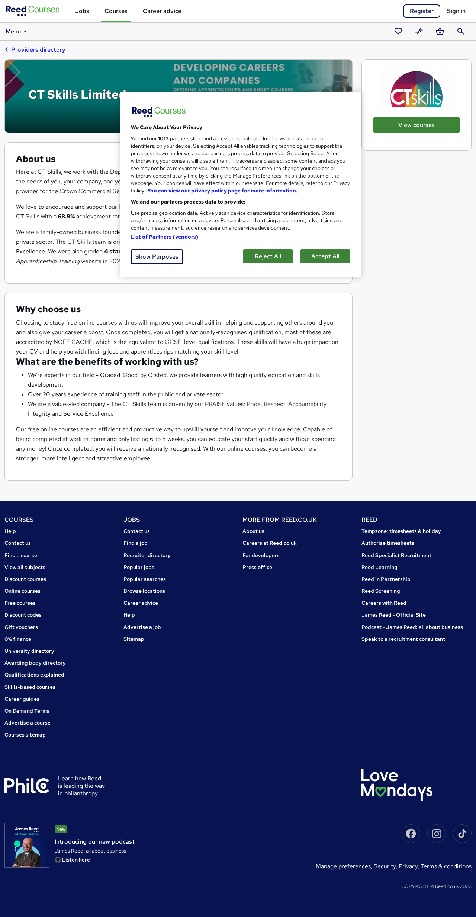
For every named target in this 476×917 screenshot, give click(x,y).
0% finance (17, 639)
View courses (416, 125)
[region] (240, 184)
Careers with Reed (383, 603)
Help (10, 531)
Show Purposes (156, 257)
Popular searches (144, 579)
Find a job (135, 543)
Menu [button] (13, 31)
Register (422, 11)
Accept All (325, 256)
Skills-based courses (29, 687)
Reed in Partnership (386, 579)
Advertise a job (142, 627)
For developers (261, 555)
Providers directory (38, 50)
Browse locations (144, 591)
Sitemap (133, 639)
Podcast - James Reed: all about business (412, 627)
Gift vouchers (21, 627)
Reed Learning (379, 567)
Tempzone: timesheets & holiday (401, 531)
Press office (257, 567)
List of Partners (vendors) (165, 236)
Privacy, (410, 866)
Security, (386, 866)
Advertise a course (27, 722)
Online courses (22, 591)
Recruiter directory (147, 555)
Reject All (268, 256)
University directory (29, 651)
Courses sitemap (25, 734)
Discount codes (23, 614)
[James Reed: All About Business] (26, 845)
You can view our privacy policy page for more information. (222, 190)
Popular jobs (138, 567)
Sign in (456, 11)
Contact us (17, 543)
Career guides (21, 699)
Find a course (20, 555)
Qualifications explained (34, 674)
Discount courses (25, 579)
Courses (116, 11)
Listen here (76, 859)
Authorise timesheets (387, 543)
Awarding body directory (35, 662)
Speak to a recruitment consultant (403, 639)
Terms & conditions (446, 866)
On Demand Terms (26, 710)
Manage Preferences (343, 866)
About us (253, 531)
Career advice (162, 11)
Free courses (20, 603)
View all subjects (24, 567)
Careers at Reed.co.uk (269, 543)
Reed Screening (380, 591)
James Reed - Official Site (393, 614)
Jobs (82, 11)
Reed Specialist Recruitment (396, 555)
